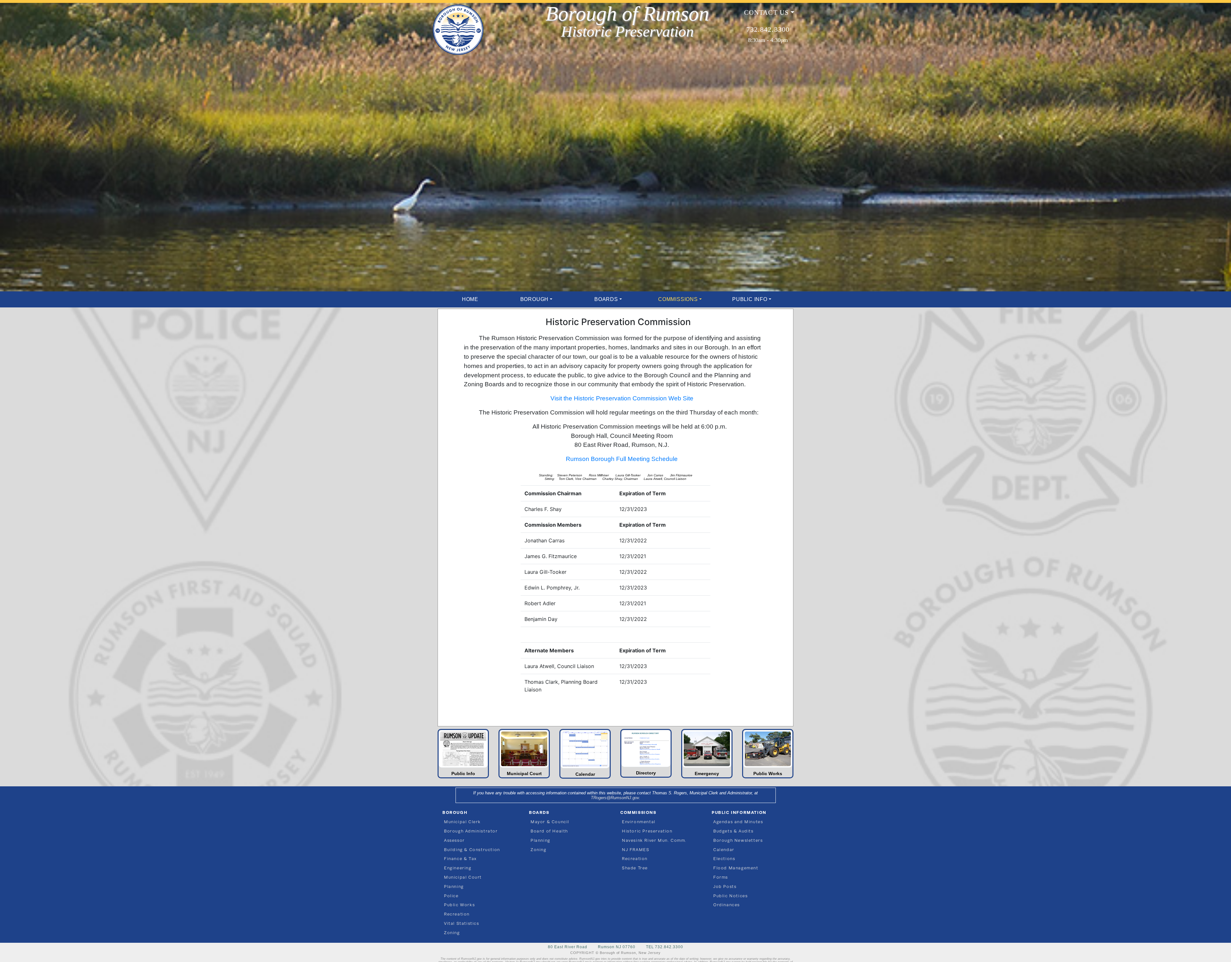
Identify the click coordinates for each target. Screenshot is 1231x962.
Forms (720, 877)
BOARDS (606, 299)
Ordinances (726, 904)
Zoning (452, 932)
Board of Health (549, 831)
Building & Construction (472, 849)
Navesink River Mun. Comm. (654, 840)
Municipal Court (463, 877)
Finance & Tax (460, 858)
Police (451, 895)
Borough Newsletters (738, 840)
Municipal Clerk (462, 821)
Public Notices (730, 895)
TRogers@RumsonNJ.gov (615, 797)
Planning (454, 886)
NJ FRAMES (635, 849)
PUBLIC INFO (749, 299)
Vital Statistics (461, 923)
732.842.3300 (768, 29)
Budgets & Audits (733, 831)
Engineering (458, 868)
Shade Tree (635, 868)
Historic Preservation (647, 831)
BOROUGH (534, 299)
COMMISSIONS (678, 299)
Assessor (454, 840)
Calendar (723, 849)
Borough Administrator (471, 831)
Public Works (459, 904)
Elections (724, 858)
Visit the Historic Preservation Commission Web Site (621, 398)
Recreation (457, 914)
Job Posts (724, 886)
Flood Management (735, 868)
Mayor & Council (550, 821)
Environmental (639, 821)
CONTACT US (766, 12)
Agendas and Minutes (738, 821)
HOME (470, 299)
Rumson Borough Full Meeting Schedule (622, 459)
